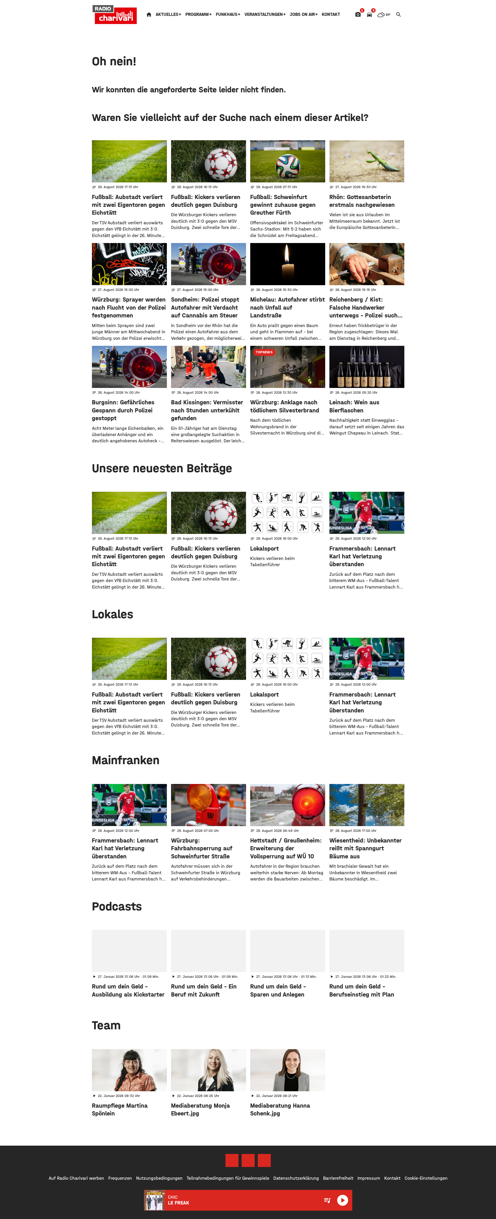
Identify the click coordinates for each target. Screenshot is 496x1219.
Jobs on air (302, 14)
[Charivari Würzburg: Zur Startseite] (115, 14)
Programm (197, 14)
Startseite (149, 14)
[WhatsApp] (264, 1160)
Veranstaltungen (263, 14)
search (398, 14)
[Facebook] (231, 1160)
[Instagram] (248, 1160)
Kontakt (331, 14)
